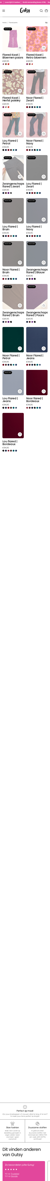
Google (14, 1176)
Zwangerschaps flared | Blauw (37, 271)
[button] (41, 10)
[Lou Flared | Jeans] (16, 150)
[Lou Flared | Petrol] (13, 150)
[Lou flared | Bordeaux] (8, 150)
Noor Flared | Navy (34, 142)
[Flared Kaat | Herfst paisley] (6, 64)
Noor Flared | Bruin (11, 271)
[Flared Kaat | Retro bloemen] (8, 64)
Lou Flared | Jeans (10, 400)
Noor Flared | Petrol (11, 357)
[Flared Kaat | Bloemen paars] (3, 64)
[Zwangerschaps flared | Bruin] (6, 193)
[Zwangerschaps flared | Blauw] (3, 193)
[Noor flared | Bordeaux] (27, 107)
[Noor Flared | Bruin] (30, 107)
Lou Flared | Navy (34, 228)
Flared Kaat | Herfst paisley (11, 99)
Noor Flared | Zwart (34, 99)
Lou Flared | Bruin (10, 228)
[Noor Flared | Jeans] (40, 107)
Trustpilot (15, 1173)
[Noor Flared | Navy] (32, 107)
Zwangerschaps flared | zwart (13, 185)
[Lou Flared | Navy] (6, 150)
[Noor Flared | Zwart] (35, 107)
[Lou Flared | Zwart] (3, 150)
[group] (25, 2)
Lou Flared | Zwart (34, 185)
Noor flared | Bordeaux (34, 400)
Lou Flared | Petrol (10, 142)
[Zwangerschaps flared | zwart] (11, 193)
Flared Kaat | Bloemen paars (12, 56)
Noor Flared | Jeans (34, 357)
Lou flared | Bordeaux (9, 443)
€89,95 (5, 61)
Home (4, 22)
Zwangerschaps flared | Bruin (13, 314)
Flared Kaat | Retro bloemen (36, 56)
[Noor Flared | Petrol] (37, 107)
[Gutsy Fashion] (25, 10)
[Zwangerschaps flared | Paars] (8, 193)
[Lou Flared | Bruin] (11, 150)
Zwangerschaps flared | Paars (37, 314)
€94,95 (29, 104)
